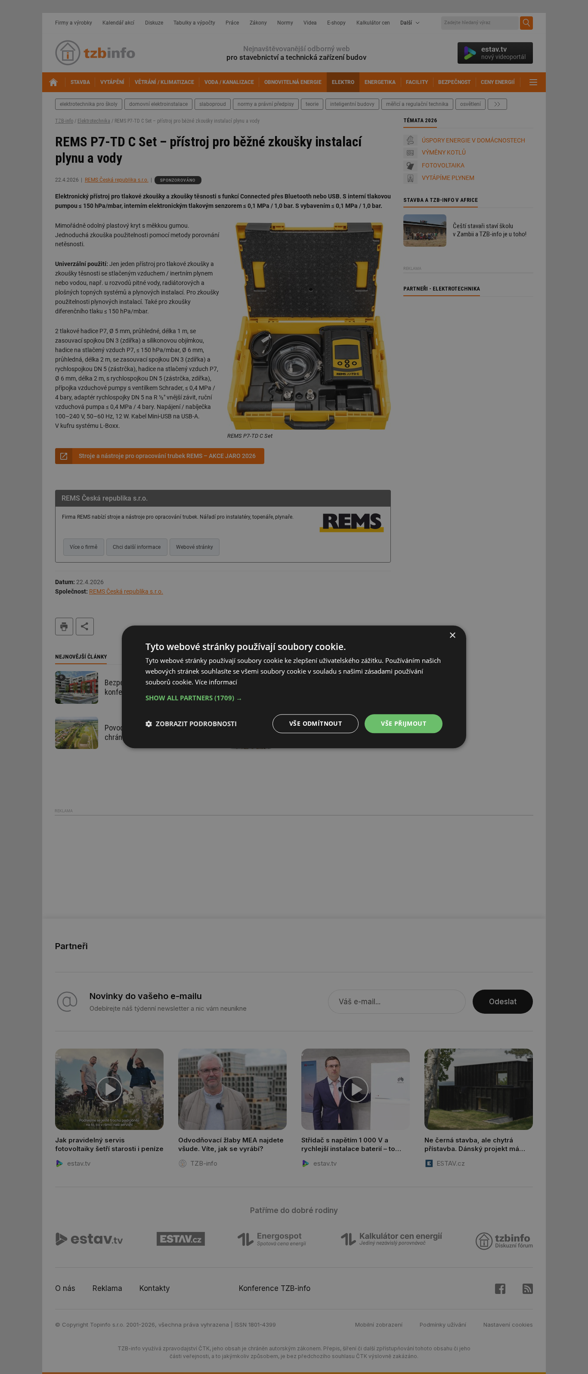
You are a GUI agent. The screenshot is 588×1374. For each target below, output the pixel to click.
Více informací (216, 682)
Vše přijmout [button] (403, 723)
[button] (294, 698)
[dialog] (294, 686)
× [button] (452, 635)
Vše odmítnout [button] (315, 723)
